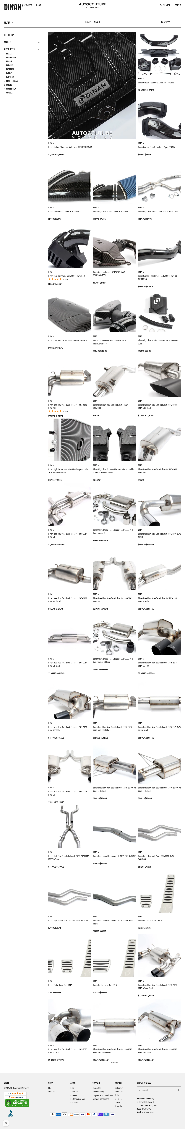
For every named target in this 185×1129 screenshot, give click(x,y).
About (16, 5)
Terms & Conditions (100, 1099)
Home (88, 22)
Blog (38, 5)
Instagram (119, 1088)
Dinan (97, 22)
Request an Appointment (102, 1095)
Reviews (74, 1103)
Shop (6, 5)
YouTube (118, 1099)
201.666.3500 (148, 1112)
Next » (115, 1063)
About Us (74, 1092)
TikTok (117, 1103)
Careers (73, 1095)
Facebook (119, 1092)
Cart (178, 5)
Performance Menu (78, 1099)
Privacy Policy (98, 1092)
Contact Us (96, 1088)
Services (27, 5)
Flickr (117, 1095)
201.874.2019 (146, 1109)
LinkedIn (118, 1106)
